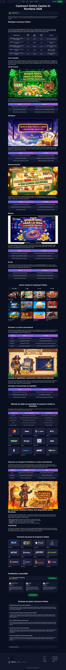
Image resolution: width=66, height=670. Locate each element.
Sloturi (51, 288)
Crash (39, 288)
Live (26, 288)
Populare (13, 288)
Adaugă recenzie (52, 578)
